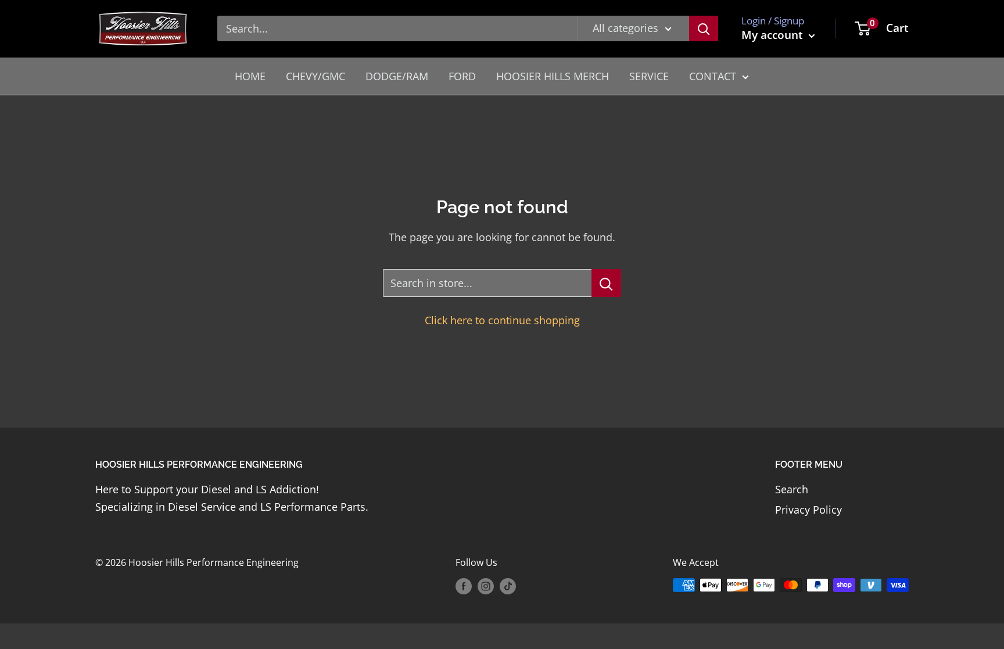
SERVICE (649, 76)
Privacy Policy (808, 510)
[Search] (703, 28)
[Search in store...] (606, 283)
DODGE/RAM (396, 76)
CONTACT (712, 76)
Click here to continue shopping (502, 320)
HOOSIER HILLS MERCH (552, 76)
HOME (250, 76)
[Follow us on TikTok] (508, 586)
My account (773, 34)
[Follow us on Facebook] (464, 586)
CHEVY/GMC (315, 76)
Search (791, 489)
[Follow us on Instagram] (486, 586)
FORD (462, 76)
